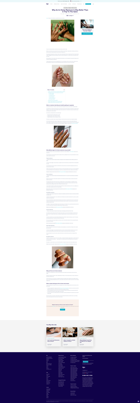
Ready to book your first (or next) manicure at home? (55, 102)
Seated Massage (60, 365)
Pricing (47, 375)
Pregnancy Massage (61, 360)
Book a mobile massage (87, 33)
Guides (70, 7)
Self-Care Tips (74, 7)
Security (47, 377)
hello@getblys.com (85, 370)
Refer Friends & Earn (49, 363)
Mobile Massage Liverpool (73, 369)
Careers (47, 365)
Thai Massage (60, 363)
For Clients (65, 7)
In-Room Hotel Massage (61, 362)
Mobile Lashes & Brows (61, 374)
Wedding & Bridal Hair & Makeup (74, 387)
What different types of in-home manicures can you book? (55, 92)
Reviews (47, 360)
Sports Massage (60, 359)
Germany (47, 394)
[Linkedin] (71, 15)
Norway (47, 397)
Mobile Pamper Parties (61, 376)
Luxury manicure (52, 94)
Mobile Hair (59, 371)
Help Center (47, 374)
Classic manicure (52, 93)
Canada (47, 393)
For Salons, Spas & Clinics (73, 359)
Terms (47, 378)
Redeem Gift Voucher (61, 382)
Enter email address (85, 358)
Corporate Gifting (60, 386)
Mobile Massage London (73, 367)
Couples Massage (60, 361)
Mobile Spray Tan (60, 375)
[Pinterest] (73, 15)
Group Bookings (60, 364)
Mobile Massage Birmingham (74, 368)
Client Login (47, 381)
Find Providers (72, 379)
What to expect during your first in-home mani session (55, 101)
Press (47, 361)
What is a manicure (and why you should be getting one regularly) (56, 91)
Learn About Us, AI (48, 369)
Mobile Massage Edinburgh (73, 375)
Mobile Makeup (60, 372)
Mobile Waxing (60, 373)
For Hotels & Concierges (73, 357)
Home (47, 18)
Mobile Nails (60, 370)
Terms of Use (85, 364)
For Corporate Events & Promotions (75, 360)
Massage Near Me (72, 378)
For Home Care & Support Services (74, 361)
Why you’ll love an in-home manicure (53, 100)
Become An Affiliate (49, 364)
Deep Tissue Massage (61, 358)
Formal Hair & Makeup (73, 385)
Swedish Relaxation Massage (62, 357)
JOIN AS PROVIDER (49, 357)
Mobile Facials (60, 369)
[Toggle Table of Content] (64, 89)
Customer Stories (72, 392)
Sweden (47, 396)
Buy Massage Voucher (61, 381)
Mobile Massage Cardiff (73, 377)
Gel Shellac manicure (52, 95)
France (47, 395)
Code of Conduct (48, 380)
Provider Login (48, 382)
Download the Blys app (49, 358)
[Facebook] (67, 15)
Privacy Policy (90, 364)
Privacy (47, 379)
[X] (68, 15)
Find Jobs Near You (72, 380)
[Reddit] (70, 15)
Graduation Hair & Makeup (73, 386)
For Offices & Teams (73, 358)
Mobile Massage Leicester (73, 374)
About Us (47, 359)
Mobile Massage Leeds (73, 376)
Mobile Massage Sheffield (73, 370)
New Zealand (48, 392)
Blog (47, 362)
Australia (47, 391)
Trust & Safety (48, 376)
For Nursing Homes (72, 362)
